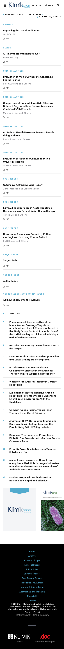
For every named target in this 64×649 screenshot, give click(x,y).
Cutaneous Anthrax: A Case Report (23, 184)
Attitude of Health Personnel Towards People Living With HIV (28, 133)
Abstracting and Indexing (32, 591)
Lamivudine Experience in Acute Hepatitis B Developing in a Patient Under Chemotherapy (29, 209)
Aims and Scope (32, 560)
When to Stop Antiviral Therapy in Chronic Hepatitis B (33, 383)
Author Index (10, 280)
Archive (36, 5)
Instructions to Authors (32, 582)
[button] (58, 5)
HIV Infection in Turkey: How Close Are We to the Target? (34, 347)
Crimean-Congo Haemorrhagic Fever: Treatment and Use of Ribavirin (30, 411)
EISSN (36, 615)
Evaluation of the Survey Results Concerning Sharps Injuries (28, 78)
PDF (7, 38)
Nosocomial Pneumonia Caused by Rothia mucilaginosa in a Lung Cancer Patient (27, 235)
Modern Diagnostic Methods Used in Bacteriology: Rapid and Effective (30, 479)
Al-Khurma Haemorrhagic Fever (21, 53)
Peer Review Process (32, 578)
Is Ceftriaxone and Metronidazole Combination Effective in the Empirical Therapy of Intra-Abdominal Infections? (32, 370)
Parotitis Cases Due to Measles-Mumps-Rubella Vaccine (32, 450)
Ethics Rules (32, 569)
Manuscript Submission (32, 587)
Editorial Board (32, 564)
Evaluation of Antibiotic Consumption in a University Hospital (26, 160)
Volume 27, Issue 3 (50, 16)
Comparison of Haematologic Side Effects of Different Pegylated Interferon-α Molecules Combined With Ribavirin (28, 106)
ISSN (18, 615)
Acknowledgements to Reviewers (21, 299)
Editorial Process (32, 573)
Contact (32, 600)
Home (32, 551)
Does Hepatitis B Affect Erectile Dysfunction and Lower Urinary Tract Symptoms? (34, 358)
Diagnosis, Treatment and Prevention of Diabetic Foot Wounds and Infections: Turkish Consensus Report (34, 438)
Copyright (32, 595)
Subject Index (11, 260)
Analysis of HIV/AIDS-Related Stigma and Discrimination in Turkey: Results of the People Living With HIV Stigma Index (33, 424)
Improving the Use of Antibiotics (21, 30)
